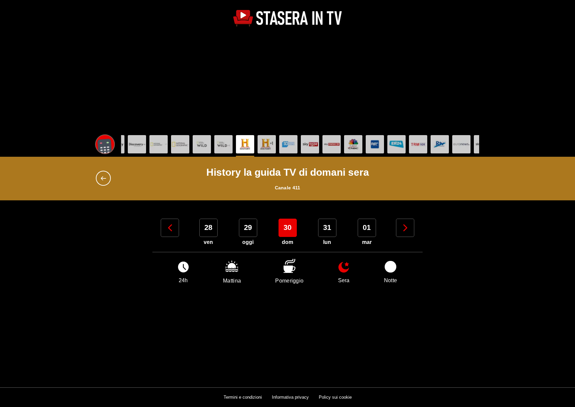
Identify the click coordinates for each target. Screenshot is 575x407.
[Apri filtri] (105, 144)
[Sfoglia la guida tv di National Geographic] (158, 144)
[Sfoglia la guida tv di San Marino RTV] (440, 144)
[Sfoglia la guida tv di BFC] (375, 144)
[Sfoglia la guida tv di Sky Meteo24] (331, 144)
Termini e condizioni (243, 397)
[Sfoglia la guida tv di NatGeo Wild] (202, 144)
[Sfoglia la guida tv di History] (245, 144)
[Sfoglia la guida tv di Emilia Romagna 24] (396, 144)
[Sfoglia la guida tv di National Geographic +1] (180, 144)
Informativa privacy (290, 397)
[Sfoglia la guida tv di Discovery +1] (137, 144)
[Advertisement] (287, 81)
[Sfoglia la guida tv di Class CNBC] (353, 144)
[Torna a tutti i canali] (105, 178)
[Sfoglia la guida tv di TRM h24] (418, 144)
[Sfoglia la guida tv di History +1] (267, 144)
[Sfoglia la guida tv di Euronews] (461, 144)
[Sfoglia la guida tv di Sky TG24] (310, 144)
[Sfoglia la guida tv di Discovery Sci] (288, 144)
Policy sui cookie (335, 397)
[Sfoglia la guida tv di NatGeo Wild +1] (223, 144)
